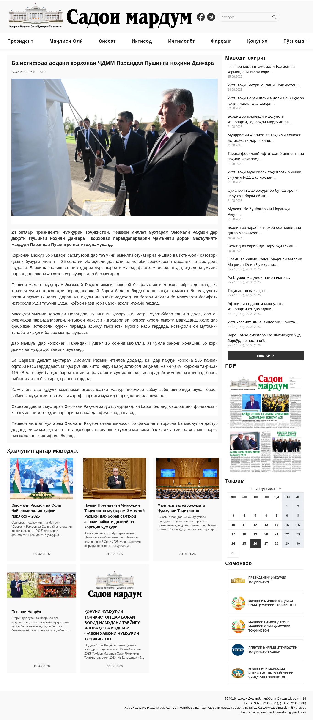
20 (266, 534)
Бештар (263, 355)
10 (233, 525)
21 (276, 534)
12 (255, 525)
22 (287, 534)
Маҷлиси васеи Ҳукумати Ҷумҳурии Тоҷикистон (181, 508)
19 (255, 534)
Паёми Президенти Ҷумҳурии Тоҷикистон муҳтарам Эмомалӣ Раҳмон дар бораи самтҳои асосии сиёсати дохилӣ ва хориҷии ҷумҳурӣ (114, 516)
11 (244, 525)
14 (276, 525)
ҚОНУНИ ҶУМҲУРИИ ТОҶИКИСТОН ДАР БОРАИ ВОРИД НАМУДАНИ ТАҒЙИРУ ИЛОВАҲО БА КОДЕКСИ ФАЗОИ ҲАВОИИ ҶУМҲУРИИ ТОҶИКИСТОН (112, 625)
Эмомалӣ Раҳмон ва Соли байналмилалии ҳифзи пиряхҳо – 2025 (36, 510)
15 (287, 525)
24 (233, 543)
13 (266, 525)
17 (233, 534)
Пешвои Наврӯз (26, 612)
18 (244, 534)
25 (244, 543)
